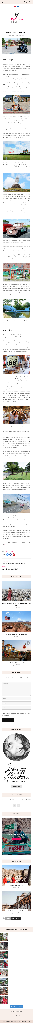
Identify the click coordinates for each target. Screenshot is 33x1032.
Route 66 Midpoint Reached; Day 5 (10, 569)
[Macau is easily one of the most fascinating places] (4, 973)
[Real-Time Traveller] (16, 17)
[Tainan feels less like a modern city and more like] (4, 946)
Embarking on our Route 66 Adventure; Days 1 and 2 (14, 563)
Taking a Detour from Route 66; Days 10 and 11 (16, 634)
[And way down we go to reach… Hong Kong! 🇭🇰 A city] (4, 991)
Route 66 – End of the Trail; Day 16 (16, 663)
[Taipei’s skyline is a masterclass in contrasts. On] (4, 937)
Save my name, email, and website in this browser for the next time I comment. (16, 714)
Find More (16, 786)
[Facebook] (24, 2)
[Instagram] (26, 2)
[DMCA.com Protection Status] (11, 918)
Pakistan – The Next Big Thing (16, 834)
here (5, 323)
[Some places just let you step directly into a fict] (4, 964)
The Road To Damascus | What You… (16, 911)
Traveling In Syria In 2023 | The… (16, 885)
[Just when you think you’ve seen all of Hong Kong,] (4, 982)
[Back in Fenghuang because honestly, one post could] (4, 1000)
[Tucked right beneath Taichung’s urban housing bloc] (4, 955)
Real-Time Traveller (13, 35)
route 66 (11, 551)
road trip (7, 551)
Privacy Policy (16, 1015)
